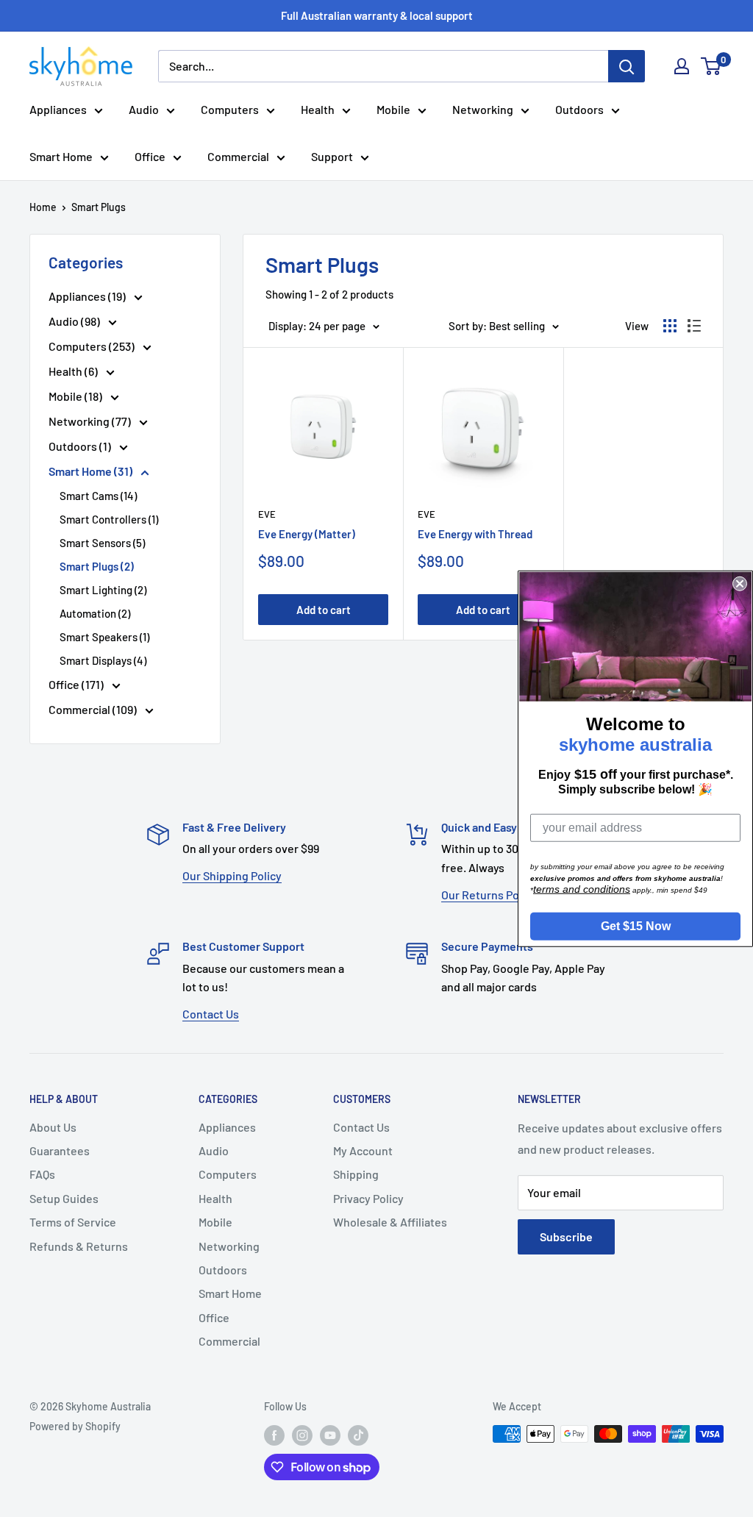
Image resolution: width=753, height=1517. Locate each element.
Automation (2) (95, 613)
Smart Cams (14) (98, 495)
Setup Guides (64, 1198)
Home (43, 207)
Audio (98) (75, 321)
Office (150, 156)
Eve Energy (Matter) (306, 533)
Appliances (58, 109)
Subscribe (566, 1236)
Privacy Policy (368, 1198)
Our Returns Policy (489, 895)
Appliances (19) (88, 296)
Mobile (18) (76, 396)
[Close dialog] (739, 583)
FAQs (42, 1174)
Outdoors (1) (81, 446)
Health (318, 109)
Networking (482, 109)
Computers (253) (93, 346)
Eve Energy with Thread (475, 533)
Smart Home (61, 156)
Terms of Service (72, 1222)
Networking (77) (91, 421)
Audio (144, 109)
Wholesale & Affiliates (390, 1222)
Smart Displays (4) (103, 660)
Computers (230, 109)
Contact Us (210, 1014)
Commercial (238, 156)
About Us (52, 1127)
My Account (363, 1150)
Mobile (393, 109)
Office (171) (77, 684)
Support (332, 156)
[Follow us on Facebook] (274, 1435)
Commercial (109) (94, 709)
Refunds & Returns (78, 1246)
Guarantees (59, 1150)
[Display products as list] (694, 325)
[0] (711, 66)
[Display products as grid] (670, 325)
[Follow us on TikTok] (358, 1435)
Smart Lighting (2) (103, 589)
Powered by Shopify (75, 1426)
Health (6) (74, 371)
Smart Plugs (98, 207)
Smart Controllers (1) (109, 519)
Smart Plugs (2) (97, 566)
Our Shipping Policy (232, 875)
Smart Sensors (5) (102, 542)
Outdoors (579, 109)
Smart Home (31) (92, 471)
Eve (267, 514)
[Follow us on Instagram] (302, 1435)
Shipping (356, 1174)
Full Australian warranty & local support (377, 15)
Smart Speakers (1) (104, 636)
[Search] (626, 66)
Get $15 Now (636, 926)
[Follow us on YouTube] (330, 1435)
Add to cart (323, 609)
